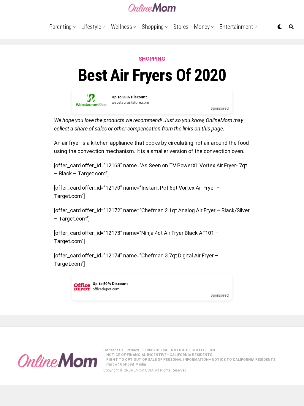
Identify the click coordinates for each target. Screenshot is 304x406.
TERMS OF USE (155, 350)
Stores (181, 26)
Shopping (153, 26)
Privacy (132, 350)
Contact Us (113, 350)
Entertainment (236, 26)
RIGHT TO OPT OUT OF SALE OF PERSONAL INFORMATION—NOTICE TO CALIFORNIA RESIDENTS (191, 360)
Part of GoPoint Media (126, 364)
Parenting (60, 26)
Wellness (121, 26)
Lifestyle (91, 26)
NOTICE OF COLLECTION (193, 350)
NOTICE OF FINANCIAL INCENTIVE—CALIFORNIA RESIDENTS (159, 355)
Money (202, 26)
